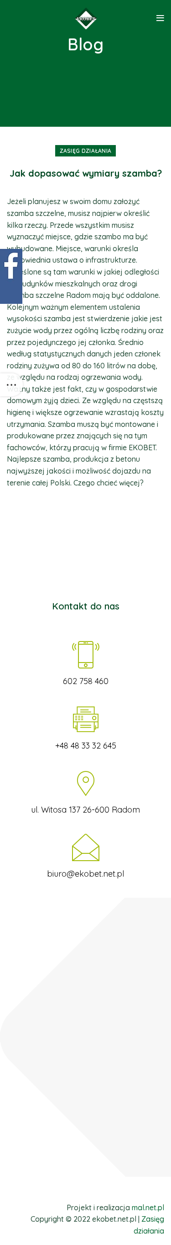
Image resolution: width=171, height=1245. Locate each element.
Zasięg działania (86, 150)
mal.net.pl (148, 1207)
